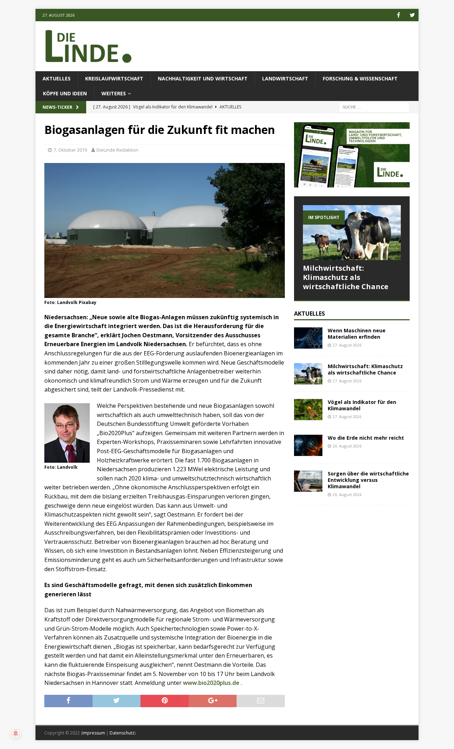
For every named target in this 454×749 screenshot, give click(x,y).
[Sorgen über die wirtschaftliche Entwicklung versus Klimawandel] (308, 481)
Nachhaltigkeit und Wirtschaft (203, 78)
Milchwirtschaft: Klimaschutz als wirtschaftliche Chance (345, 277)
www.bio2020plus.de (211, 683)
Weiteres (113, 93)
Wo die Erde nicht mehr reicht (366, 437)
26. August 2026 (347, 446)
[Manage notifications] (15, 733)
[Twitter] (412, 15)
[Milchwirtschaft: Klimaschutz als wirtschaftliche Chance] (352, 232)
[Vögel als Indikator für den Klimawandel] (308, 409)
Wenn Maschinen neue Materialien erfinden (357, 333)
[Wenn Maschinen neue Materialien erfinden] (308, 338)
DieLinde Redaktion (117, 150)
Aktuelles (57, 78)
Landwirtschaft (285, 78)
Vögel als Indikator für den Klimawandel (362, 405)
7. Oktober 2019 (70, 150)
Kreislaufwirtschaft (114, 78)
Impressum (93, 733)
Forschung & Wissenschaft (360, 78)
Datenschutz (122, 733)
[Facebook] (398, 15)
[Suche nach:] (374, 106)
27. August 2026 (347, 345)
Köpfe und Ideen (65, 93)
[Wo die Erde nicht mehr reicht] (308, 445)
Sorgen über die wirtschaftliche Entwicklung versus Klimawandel (368, 480)
